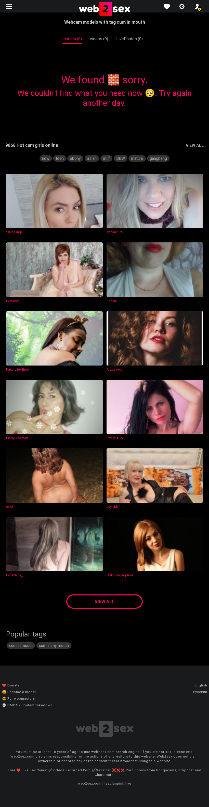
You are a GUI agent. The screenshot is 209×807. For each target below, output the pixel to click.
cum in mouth (21, 645)
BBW (120, 158)
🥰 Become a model (19, 692)
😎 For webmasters (18, 698)
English (201, 685)
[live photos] (182, 6)
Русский (200, 692)
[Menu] (9, 6)
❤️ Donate (11, 685)
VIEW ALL (195, 145)
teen (60, 158)
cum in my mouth (54, 645)
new (45, 158)
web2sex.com (89, 783)
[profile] (197, 6)
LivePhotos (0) (129, 38)
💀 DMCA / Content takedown (27, 705)
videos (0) (99, 38)
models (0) (72, 38)
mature (137, 158)
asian (92, 158)
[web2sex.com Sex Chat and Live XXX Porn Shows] (104, 9)
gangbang (158, 158)
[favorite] (166, 6)
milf (106, 158)
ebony (75, 158)
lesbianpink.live (117, 783)
